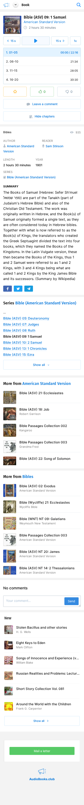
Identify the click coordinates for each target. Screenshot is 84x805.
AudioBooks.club (42, 766)
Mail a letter (42, 751)
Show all (39, 721)
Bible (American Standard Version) (45, 303)
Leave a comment (44, 104)
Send (71, 601)
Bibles (7, 132)
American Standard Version (44, 22)
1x (75, 41)
